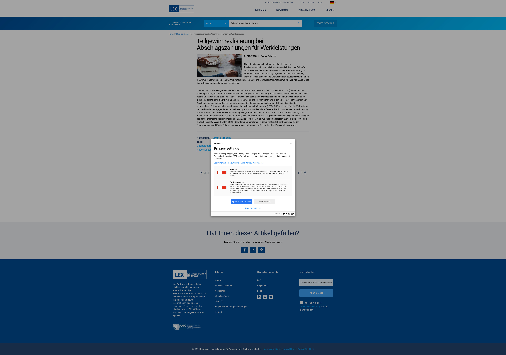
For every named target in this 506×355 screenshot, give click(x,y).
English (217, 143)
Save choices (264, 201)
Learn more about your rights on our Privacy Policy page (238, 163)
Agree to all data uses (241, 201)
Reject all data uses (253, 208)
